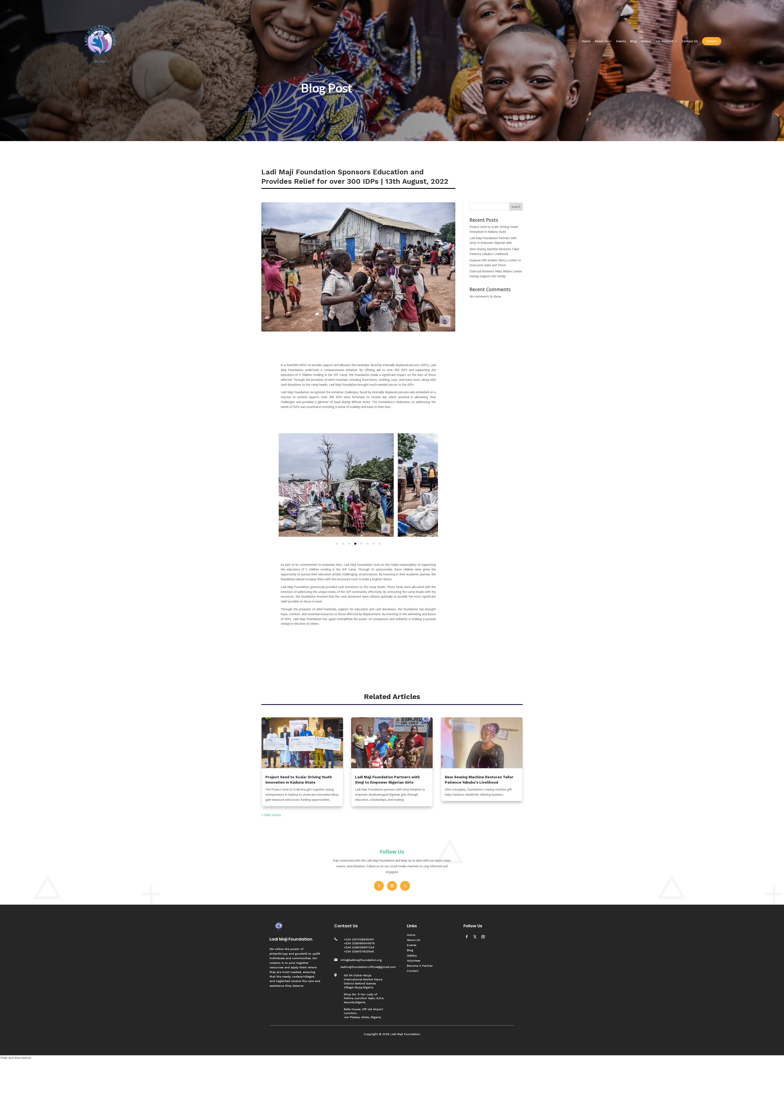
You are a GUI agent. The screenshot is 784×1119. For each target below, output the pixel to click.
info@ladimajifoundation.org (361, 960)
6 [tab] (367, 544)
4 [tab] (355, 544)
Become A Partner (420, 965)
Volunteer (414, 960)
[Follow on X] (405, 886)
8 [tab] (380, 544)
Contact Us (690, 41)
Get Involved (664, 41)
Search (515, 207)
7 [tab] (374, 544)
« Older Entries (271, 815)
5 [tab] (361, 544)
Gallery (646, 41)
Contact (412, 970)
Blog (633, 41)
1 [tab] (337, 544)
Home (586, 41)
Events (621, 41)
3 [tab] (349, 544)
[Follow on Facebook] (379, 886)
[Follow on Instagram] (392, 886)
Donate (711, 41)
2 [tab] (343, 544)
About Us (601, 41)
